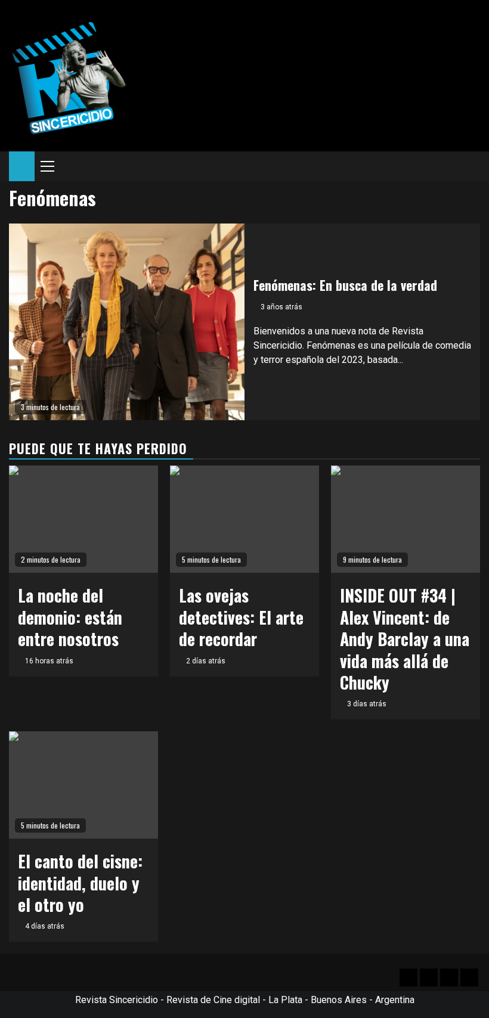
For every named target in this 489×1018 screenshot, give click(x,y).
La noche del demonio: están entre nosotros (70, 617)
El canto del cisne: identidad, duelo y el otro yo (80, 883)
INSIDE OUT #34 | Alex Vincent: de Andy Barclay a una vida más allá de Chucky (404, 638)
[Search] (471, 166)
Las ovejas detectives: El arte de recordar (241, 617)
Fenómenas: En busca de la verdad (345, 284)
